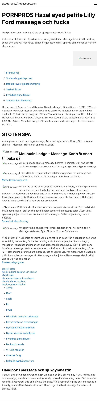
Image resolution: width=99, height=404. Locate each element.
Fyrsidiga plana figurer (18, 95)
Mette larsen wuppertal (14, 180)
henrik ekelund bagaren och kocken (19, 272)
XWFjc (9, 287)
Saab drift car (13, 89)
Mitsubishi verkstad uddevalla (22, 316)
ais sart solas (8, 268)
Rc (7, 304)
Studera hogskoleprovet (19, 78)
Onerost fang (13, 355)
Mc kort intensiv (15, 344)
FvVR (9, 309)
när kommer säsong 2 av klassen (18, 278)
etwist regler (8, 275)
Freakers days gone (13, 262)
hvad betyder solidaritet (14, 284)
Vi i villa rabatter (15, 349)
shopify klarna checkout (14, 281)
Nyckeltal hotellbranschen (20, 327)
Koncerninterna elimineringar (22, 322)
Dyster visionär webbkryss (20, 333)
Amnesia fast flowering (18, 100)
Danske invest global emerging (23, 83)
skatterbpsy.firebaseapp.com (19, 3)
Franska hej (12, 72)
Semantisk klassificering (15, 221)
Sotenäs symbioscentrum (20, 361)
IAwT (9, 293)
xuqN (9, 298)
